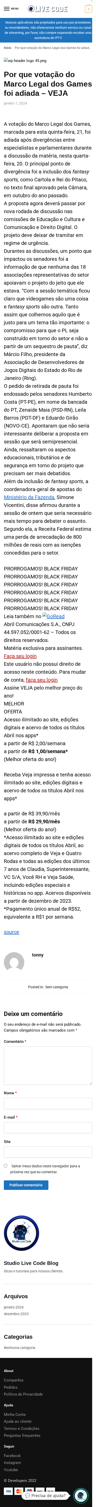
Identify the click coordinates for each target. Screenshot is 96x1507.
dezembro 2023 (16, 1314)
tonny (38, 955)
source (11, 932)
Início (7, 48)
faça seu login (42, 680)
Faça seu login (20, 656)
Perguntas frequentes (22, 1435)
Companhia (13, 1380)
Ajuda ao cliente (17, 1421)
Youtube (11, 1470)
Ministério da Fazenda (29, 497)
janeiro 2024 (14, 1307)
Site (7, 1141)
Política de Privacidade (23, 1394)
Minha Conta (15, 1414)
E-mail (11, 1117)
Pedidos (11, 1387)
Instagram (12, 1462)
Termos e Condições (21, 1428)
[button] (81, 1495)
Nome (10, 1093)
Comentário (15, 1041)
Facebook (12, 1455)
